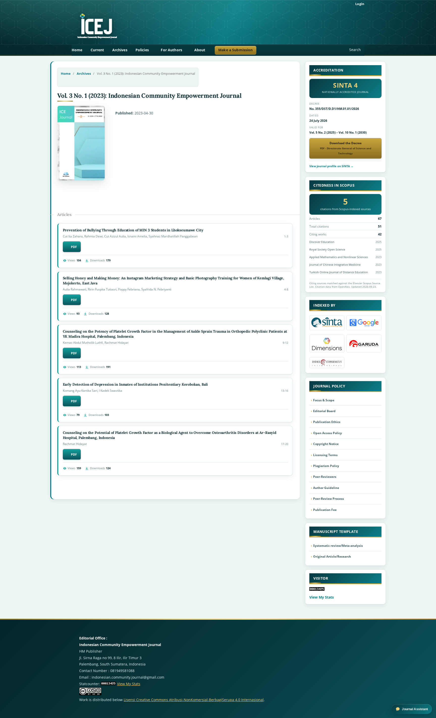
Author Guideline (326, 488)
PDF (74, 247)
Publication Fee (325, 510)
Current (97, 49)
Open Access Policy (327, 433)
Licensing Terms (325, 455)
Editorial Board (324, 411)
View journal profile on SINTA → (331, 166)
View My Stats (321, 597)
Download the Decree (345, 148)
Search (355, 49)
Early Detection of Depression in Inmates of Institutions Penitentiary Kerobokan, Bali (135, 384)
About (200, 49)
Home (77, 49)
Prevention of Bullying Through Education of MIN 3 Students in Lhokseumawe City (133, 230)
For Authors (172, 49)
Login (359, 4)
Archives (119, 49)
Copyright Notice (326, 444)
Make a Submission (235, 49)
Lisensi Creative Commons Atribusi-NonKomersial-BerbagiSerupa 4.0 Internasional (194, 699)
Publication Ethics (326, 422)
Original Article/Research (332, 556)
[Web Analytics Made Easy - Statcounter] (108, 683)
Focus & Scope (323, 400)
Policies (142, 49)
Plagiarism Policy (326, 466)
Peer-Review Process (328, 499)
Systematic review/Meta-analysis (338, 545)
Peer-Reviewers (324, 477)
